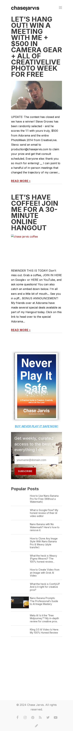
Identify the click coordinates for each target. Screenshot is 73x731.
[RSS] (40, 717)
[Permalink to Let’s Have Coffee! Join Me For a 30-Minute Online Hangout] (36, 248)
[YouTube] (55, 717)
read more (21, 181)
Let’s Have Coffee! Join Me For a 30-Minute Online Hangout (34, 212)
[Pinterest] (32, 717)
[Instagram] (25, 717)
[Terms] (36, 725)
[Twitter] (48, 717)
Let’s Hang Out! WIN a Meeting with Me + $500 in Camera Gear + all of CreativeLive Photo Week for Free (36, 46)
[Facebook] (17, 717)
